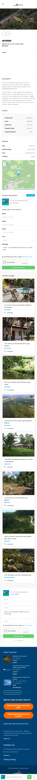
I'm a (3, 236)
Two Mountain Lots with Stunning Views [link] (17, 575)
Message (5, 244)
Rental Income (22, 319)
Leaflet (18, 189)
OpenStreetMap (25, 189)
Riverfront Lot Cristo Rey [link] (20, 656)
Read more (7, 738)
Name (4, 213)
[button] (18, 19)
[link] (18, 290)
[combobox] (18, 240)
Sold (3, 40)
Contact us (7, 755)
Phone (4, 221)
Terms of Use (28, 257)
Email (4, 229)
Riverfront (8, 40)
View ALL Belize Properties (12, 692)
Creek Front (29, 358)
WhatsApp (16, 203)
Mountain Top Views (27, 551)
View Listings (30, 195)
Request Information (18, 267)
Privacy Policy (10, 759)
